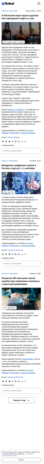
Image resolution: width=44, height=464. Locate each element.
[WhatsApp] (18, 141)
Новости (5, 11)
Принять (21, 460)
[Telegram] (9, 141)
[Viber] (15, 141)
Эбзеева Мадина (13, 137)
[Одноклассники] (6, 141)
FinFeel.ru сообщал (15, 110)
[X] (12, 141)
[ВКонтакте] (3, 141)
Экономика (13, 11)
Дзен (31, 131)
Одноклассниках (28, 133)
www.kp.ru (10, 192)
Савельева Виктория (15, 250)
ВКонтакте (14, 133)
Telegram (5, 133)
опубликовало (28, 359)
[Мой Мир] (22, 141)
